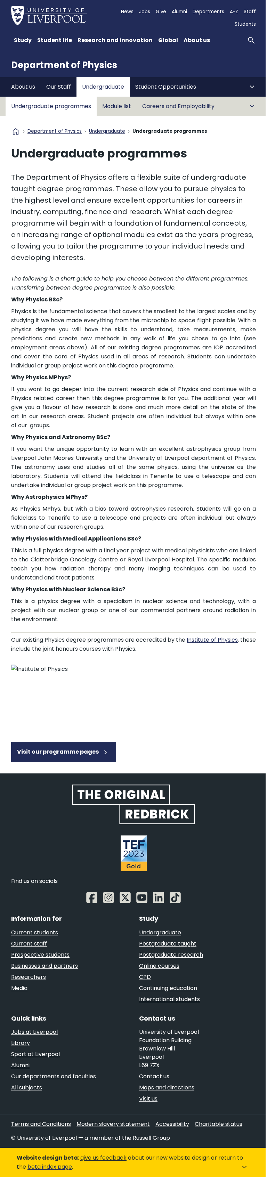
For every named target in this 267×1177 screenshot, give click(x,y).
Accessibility (172, 1124)
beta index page (49, 1167)
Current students (34, 932)
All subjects (26, 1087)
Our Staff (58, 87)
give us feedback (103, 1158)
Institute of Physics (212, 640)
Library (20, 1043)
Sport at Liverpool (35, 1054)
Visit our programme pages (58, 752)
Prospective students (40, 955)
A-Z (234, 11)
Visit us (148, 1099)
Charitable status (218, 1124)
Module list (116, 106)
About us (23, 87)
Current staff (29, 944)
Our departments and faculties (53, 1076)
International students (169, 999)
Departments (208, 11)
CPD (145, 977)
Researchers (28, 977)
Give (161, 11)
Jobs (144, 11)
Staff (250, 11)
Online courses (159, 966)
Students (245, 24)
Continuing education (168, 988)
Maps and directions (166, 1087)
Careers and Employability (178, 106)
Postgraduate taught (167, 944)
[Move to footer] (245, 1166)
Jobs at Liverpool (34, 1032)
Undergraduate (103, 87)
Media (19, 988)
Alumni (179, 11)
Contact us (154, 1076)
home (15, 131)
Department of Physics (64, 65)
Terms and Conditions (41, 1124)
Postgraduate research (171, 955)
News (127, 11)
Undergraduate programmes (51, 106)
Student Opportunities (165, 87)
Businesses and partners (44, 966)
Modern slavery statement (113, 1124)
